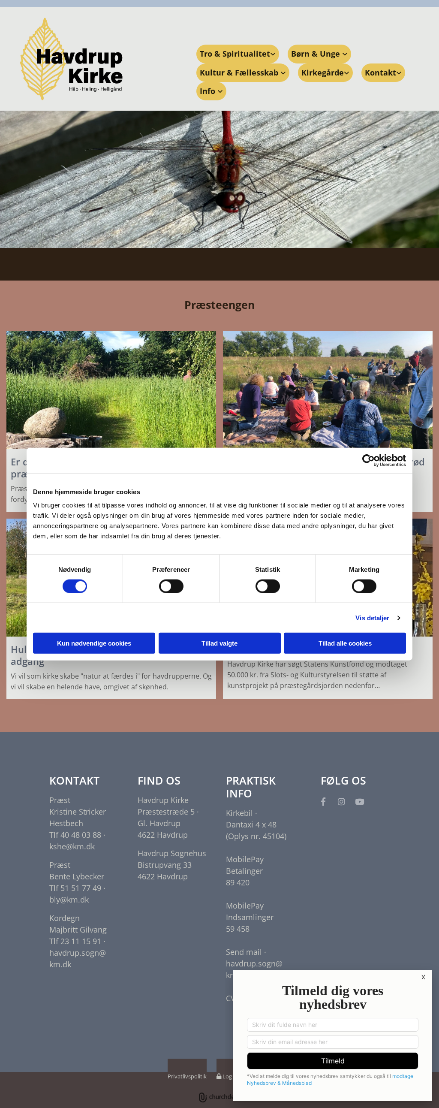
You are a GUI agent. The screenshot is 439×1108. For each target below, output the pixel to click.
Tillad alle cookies (345, 643)
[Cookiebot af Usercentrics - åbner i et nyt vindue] (368, 460)
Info (208, 91)
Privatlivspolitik (187, 1076)
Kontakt (380, 72)
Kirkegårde (322, 72)
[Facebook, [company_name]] (323, 801)
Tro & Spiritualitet (235, 53)
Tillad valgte (219, 643)
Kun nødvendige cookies (94, 643)
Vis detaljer (372, 617)
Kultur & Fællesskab (240, 72)
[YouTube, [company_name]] (359, 801)
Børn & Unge (316, 53)
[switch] (171, 586)
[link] (237, 54)
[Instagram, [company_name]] (341, 801)
